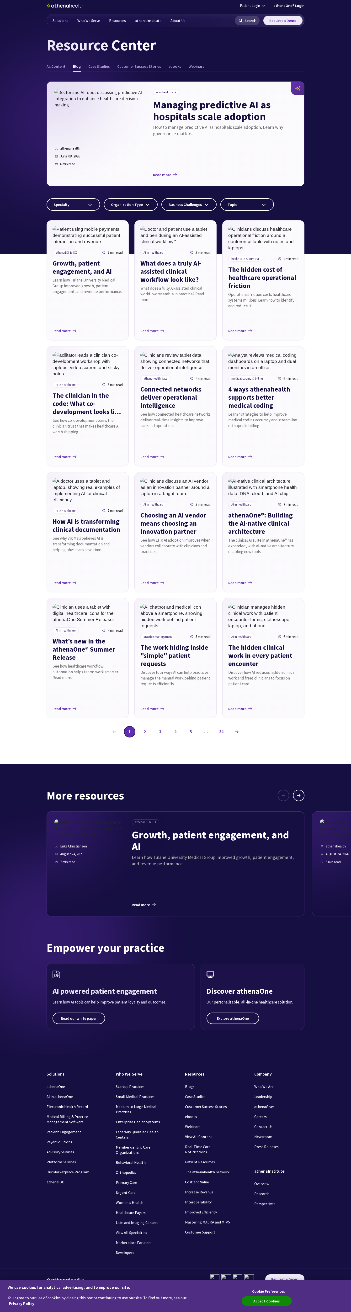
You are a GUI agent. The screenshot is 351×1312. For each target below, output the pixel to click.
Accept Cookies (266, 1301)
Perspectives (264, 1203)
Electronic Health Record (67, 1106)
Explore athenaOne (233, 1018)
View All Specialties (131, 1232)
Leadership (263, 1096)
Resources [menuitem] (117, 20)
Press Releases (266, 1146)
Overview (261, 1183)
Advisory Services (60, 1152)
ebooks (191, 1116)
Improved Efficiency (201, 1212)
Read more (162, 174)
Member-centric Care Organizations (133, 1150)
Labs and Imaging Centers (137, 1222)
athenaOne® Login (288, 5)
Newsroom (263, 1136)
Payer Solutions (59, 1142)
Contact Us (263, 1126)
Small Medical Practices (135, 1096)
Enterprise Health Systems (138, 1121)
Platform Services (61, 1162)
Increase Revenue (199, 1192)
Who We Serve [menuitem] (88, 20)
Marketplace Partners (133, 1242)
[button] (247, 20)
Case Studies (195, 1096)
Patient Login (250, 5)
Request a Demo (283, 20)
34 (221, 731)
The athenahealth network (207, 1172)
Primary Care (126, 1182)
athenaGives (264, 1106)
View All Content (198, 1136)
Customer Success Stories (206, 1106)
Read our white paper (79, 1018)
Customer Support (200, 1232)
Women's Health (129, 1202)
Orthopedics (126, 1172)
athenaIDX (55, 1182)
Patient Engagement (64, 1131)
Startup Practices (130, 1086)
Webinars (192, 1126)
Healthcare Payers (131, 1212)
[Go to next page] (236, 731)
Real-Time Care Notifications (197, 1149)
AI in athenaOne (60, 1096)
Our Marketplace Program (68, 1172)
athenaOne (56, 1086)
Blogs (190, 1086)
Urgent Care (126, 1192)
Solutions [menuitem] (60, 20)
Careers (260, 1116)
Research (261, 1193)
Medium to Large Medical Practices (136, 1109)
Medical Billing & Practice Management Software (67, 1119)
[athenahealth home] (65, 5)
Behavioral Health (131, 1162)
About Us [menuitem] (177, 20)
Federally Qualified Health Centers (137, 1134)
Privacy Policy (21, 1303)
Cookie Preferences (268, 1291)
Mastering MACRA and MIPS (207, 1222)
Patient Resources (200, 1162)
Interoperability (198, 1202)
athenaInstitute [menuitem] (148, 20)
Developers (125, 1252)
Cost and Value (197, 1182)
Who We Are (264, 1086)
